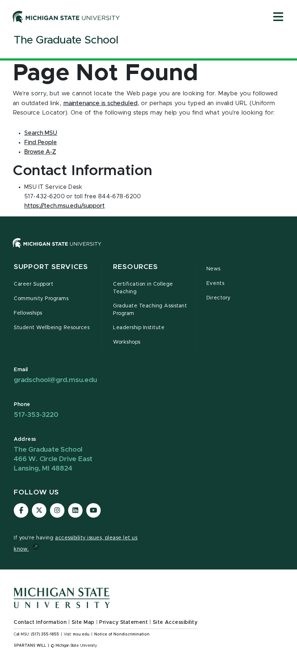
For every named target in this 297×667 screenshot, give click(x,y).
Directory (218, 298)
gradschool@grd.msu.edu (55, 380)
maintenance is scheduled (100, 103)
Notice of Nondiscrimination (122, 634)
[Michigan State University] (66, 17)
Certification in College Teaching (143, 288)
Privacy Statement (123, 622)
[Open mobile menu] (278, 17)
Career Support (33, 284)
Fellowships (28, 313)
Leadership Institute (139, 327)
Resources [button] (135, 267)
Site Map (83, 622)
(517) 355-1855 (45, 634)
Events (215, 283)
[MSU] (57, 250)
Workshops (127, 342)
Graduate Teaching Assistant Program (150, 309)
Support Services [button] (51, 267)
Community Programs (41, 298)
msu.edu (81, 634)
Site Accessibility (175, 622)
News (213, 269)
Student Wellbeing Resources (51, 327)
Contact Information (40, 622)
